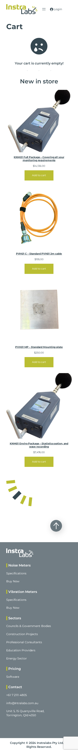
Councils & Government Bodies (28, 626)
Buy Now (12, 581)
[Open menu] (43, 9)
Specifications (16, 573)
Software (12, 677)
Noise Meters (19, 565)
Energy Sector (16, 658)
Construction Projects (22, 634)
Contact (15, 687)
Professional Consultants (24, 642)
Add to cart (39, 175)
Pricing (14, 669)
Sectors (14, 618)
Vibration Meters (22, 592)
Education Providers (20, 650)
